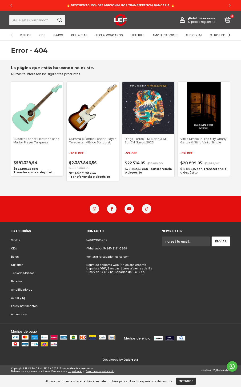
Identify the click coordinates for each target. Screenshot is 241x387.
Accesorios (19, 314)
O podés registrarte (201, 22)
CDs (42, 35)
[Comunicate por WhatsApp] (232, 366)
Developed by (120, 359)
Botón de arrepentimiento (100, 371)
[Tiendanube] (215, 370)
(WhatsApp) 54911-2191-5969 (106, 248)
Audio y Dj (193, 35)
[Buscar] (59, 20)
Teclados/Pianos (109, 35)
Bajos (58, 35)
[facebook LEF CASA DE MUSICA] (111, 208)
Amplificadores (165, 35)
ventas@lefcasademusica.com (107, 256)
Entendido (186, 381)
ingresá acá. (75, 371)
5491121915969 (96, 240)
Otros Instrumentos (24, 306)
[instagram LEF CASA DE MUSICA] (94, 208)
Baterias (138, 35)
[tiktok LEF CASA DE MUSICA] (146, 208)
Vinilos (25, 35)
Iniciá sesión (207, 18)
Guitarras (79, 35)
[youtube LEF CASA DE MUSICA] (129, 208)
